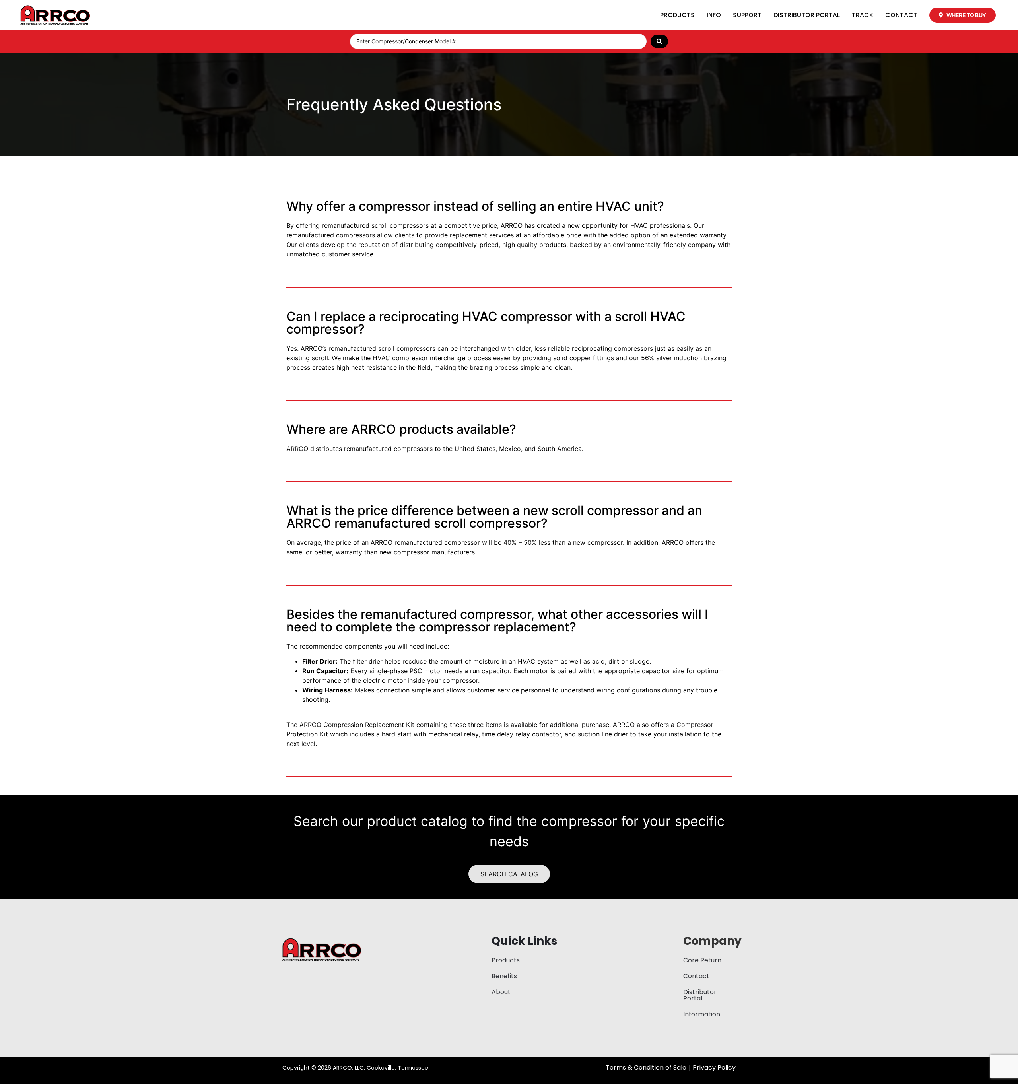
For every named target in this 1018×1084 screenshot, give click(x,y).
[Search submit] (659, 41)
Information (701, 1014)
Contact (901, 14)
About (501, 992)
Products (677, 14)
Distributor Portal (806, 14)
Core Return (702, 960)
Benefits (504, 976)
